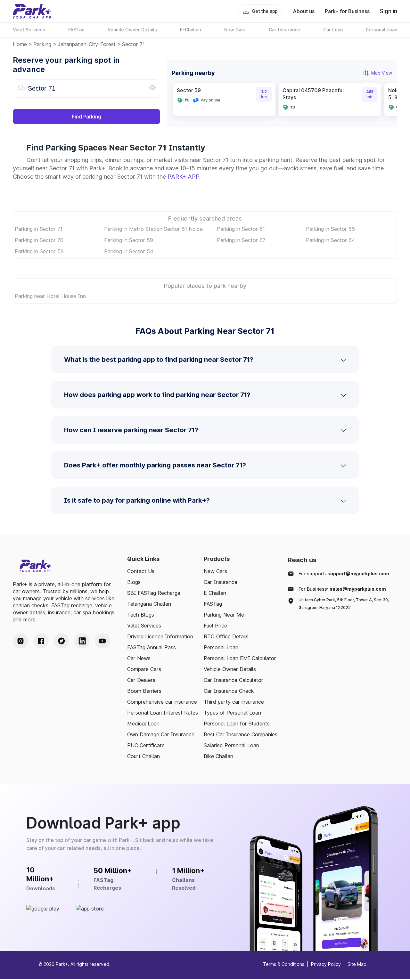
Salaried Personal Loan (231, 745)
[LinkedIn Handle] (82, 641)
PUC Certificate (146, 745)
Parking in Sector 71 (38, 229)
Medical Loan (143, 723)
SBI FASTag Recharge (153, 593)
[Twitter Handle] (61, 641)
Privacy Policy (326, 964)
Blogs (134, 582)
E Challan (215, 593)
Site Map (357, 964)
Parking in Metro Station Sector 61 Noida (153, 229)
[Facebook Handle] (41, 641)
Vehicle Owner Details (230, 669)
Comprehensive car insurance (162, 702)
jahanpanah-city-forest (87, 44)
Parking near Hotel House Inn (50, 296)
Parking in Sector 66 (330, 229)
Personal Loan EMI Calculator (240, 658)
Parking (42, 44)
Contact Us (140, 571)
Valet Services (144, 625)
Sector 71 (133, 44)
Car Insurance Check (229, 691)
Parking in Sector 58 (39, 251)
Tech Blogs (140, 614)
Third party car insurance (234, 702)
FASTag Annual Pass (151, 647)
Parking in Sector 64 (330, 240)
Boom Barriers (144, 691)
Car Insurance (220, 582)
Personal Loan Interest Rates (162, 712)
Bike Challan (218, 756)
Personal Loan (221, 647)
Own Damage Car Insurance (160, 734)
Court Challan (143, 756)
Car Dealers (141, 680)
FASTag (213, 604)
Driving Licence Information (160, 636)
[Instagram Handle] (20, 641)
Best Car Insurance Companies (240, 734)
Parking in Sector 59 (128, 240)
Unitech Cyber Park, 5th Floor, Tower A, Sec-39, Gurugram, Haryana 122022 (344, 603)
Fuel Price (215, 625)
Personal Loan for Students (237, 723)
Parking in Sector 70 (39, 240)
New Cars (215, 571)
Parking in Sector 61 (241, 229)
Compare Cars (144, 669)
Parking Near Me (224, 614)
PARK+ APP (183, 176)
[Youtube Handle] (102, 641)
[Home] (32, 11)
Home (20, 44)
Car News (139, 658)
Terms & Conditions (283, 964)
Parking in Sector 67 (241, 240)
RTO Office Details (226, 636)
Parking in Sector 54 (128, 251)
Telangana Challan (149, 604)
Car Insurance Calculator (233, 680)
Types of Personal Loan (232, 712)
